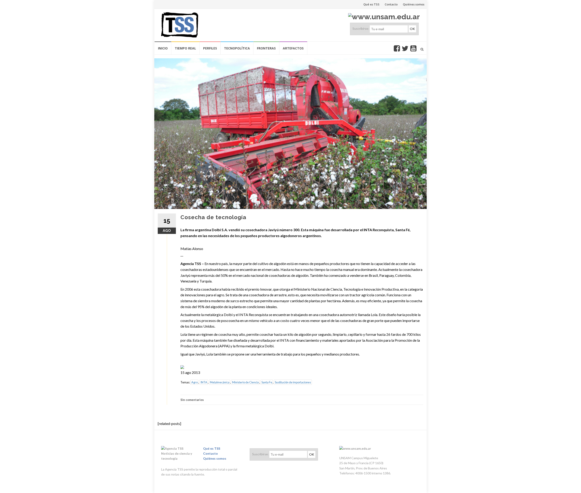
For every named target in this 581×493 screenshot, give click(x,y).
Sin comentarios (192, 400)
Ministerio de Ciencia (245, 382)
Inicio (163, 48)
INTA (203, 382)
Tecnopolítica (237, 48)
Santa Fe (266, 382)
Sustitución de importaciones (293, 382)
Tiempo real (185, 48)
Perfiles (210, 48)
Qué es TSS (371, 4)
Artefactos (293, 48)
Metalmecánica (219, 382)
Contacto (391, 4)
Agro (194, 382)
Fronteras (266, 48)
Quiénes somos (413, 4)
